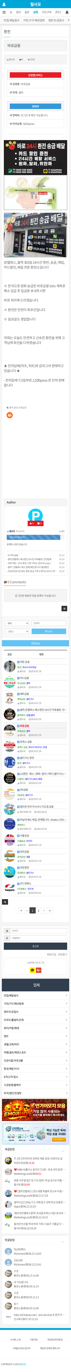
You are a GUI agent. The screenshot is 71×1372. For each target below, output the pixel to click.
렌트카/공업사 (56, 20)
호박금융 (24, 851)
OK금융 (23, 789)
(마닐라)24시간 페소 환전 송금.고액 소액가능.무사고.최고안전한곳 (35, 571)
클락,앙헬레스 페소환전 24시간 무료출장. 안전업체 (29, 559)
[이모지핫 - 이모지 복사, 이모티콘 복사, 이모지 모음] (34, 1109)
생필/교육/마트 (11, 1044)
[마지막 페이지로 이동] (50, 910)
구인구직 (47, 12)
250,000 (18, 1260)
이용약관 (34, 1339)
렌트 (6, 1036)
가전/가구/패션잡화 (34, 20)
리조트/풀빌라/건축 (14, 1020)
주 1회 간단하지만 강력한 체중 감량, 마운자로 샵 (38, 1158)
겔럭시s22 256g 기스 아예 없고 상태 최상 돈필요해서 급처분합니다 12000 (40, 1202)
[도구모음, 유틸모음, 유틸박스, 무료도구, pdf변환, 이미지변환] (35, 1133)
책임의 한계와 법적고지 (50, 1348)
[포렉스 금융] (9, 746)
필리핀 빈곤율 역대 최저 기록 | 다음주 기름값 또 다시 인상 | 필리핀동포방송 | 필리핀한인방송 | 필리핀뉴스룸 (40, 1224)
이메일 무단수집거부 (21, 1348)
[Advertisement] (35, 460)
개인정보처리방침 (54, 1339)
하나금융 (24, 678)
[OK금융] (9, 794)
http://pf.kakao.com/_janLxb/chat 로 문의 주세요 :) (40, 1314)
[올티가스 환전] (9, 762)
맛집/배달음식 (11, 20)
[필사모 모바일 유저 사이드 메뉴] (4, 4)
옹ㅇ (16, 1303)
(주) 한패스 (25, 883)
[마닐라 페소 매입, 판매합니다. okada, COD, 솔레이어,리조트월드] (9, 823)
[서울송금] (9, 840)
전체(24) (35, 643)
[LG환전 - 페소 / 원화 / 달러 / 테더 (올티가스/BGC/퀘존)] (9, 778)
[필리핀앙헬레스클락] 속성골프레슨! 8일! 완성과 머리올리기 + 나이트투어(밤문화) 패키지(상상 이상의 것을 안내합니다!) (40, 1213)
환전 (16, 407)
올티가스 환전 (26, 757)
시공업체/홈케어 (12, 1085)
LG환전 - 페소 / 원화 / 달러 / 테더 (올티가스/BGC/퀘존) (43, 773)
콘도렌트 (60, 12)
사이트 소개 (15, 1339)
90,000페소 (20, 1249)
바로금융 (22, 407)
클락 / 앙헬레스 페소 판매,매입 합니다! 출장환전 (28, 567)
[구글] (38, 970)
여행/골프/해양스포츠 (15, 1052)
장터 (18, 12)
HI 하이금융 (12, 555)
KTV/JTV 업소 (11, 1076)
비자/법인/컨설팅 (12, 1093)
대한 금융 (24, 661)
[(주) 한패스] (9, 887)
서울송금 (24, 835)
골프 (27, 12)
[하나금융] (9, 682)
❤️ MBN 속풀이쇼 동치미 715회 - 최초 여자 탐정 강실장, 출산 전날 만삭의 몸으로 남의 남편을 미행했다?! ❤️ (40, 1169)
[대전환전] (9, 871)
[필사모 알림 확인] (67, 12)
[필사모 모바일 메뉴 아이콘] (4, 12)
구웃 (16, 1271)
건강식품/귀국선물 (13, 1060)
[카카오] (32, 970)
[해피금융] (9, 698)
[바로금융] (9, 730)
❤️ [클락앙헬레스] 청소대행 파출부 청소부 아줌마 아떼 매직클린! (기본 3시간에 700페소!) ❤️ (40, 1191)
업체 (35, 12)
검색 (49, 631)
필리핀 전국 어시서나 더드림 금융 (36, 806)
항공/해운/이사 (11, 1068)
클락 (11, 407)
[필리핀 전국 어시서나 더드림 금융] (9, 809)
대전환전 (24, 867)
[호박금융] (9, 855)
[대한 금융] (9, 666)
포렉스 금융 (25, 741)
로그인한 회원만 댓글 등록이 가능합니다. (35, 595)
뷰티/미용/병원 (11, 1028)
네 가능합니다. (21, 1282)
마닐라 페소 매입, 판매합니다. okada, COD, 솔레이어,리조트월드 (43, 819)
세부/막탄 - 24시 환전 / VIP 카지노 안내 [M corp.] (28, 563)
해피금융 (24, 693)
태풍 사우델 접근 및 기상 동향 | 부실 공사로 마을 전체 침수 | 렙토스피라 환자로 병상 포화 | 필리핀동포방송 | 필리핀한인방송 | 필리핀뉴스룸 (40, 1180)
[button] (64, 608)
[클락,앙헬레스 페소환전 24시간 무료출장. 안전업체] (9, 714)
